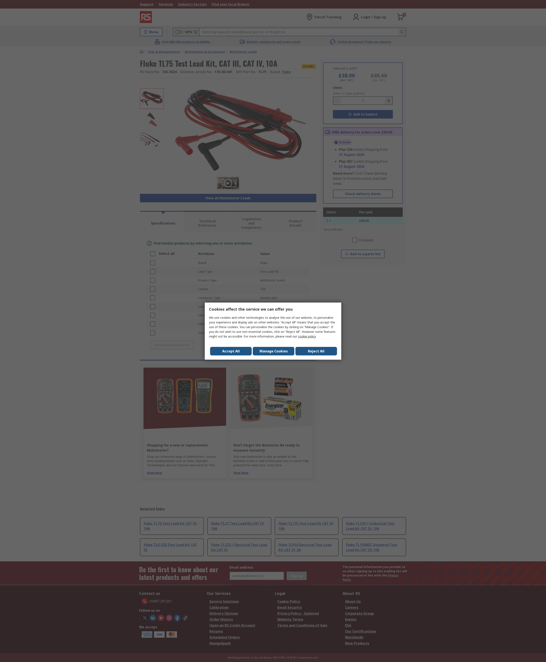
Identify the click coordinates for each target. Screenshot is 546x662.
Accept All (231, 351)
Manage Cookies (274, 351)
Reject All (316, 351)
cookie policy (307, 336)
